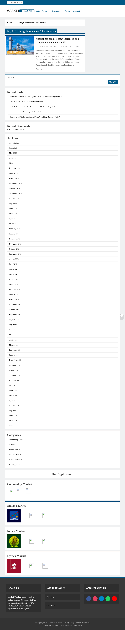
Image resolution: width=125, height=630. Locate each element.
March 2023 (13, 345)
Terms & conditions (82, 623)
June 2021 (13, 416)
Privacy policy (69, 623)
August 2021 (14, 406)
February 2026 (14, 168)
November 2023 (15, 305)
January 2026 (14, 173)
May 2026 (13, 153)
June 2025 (13, 209)
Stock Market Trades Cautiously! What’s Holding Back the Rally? (35, 117)
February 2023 (14, 350)
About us (50, 597)
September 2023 (15, 315)
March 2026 (13, 163)
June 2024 (13, 269)
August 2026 (14, 143)
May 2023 (13, 335)
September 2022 (15, 375)
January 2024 (14, 294)
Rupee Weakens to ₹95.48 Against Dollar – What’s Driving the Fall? (36, 97)
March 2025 (13, 224)
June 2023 (13, 330)
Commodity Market (16, 52)
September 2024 (15, 254)
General (12, 445)
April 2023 (13, 340)
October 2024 (14, 249)
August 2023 (14, 320)
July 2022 (13, 385)
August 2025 (14, 198)
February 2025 (14, 229)
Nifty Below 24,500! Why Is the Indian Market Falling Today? (33, 107)
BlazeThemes (77, 625)
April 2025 (13, 219)
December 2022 (15, 360)
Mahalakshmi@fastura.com (47, 46)
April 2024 (13, 279)
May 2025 (13, 214)
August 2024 (14, 259)
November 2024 (15, 244)
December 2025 (15, 178)
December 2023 (15, 299)
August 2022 (14, 380)
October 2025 (14, 188)
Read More (39, 69)
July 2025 (13, 203)
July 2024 (13, 264)
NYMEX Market (15, 460)
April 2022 (13, 401)
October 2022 (14, 370)
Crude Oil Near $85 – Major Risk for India (26, 112)
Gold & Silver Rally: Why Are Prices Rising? (27, 102)
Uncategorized (14, 465)
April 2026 (13, 158)
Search (10, 77)
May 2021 (13, 421)
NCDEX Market (15, 455)
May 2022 (13, 395)
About (67, 11)
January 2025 (14, 234)
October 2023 (14, 310)
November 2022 (15, 365)
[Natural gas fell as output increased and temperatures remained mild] (20, 45)
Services (56, 11)
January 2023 (14, 355)
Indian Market (14, 450)
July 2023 (13, 325)
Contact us (51, 606)
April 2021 (13, 426)
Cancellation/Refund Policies (53, 625)
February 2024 (14, 289)
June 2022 (13, 390)
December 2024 (15, 239)
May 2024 (13, 274)
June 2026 (13, 148)
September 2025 (15, 193)
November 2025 (15, 183)
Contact (76, 11)
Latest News (41, 11)
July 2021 (13, 411)
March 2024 (13, 284)
